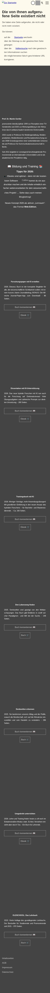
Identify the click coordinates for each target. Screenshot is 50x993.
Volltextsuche (21, 48)
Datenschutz (7, 972)
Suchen (42, 3)
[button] (33, 3)
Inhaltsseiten (8, 958)
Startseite (18, 37)
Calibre (25, 180)
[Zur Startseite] (9, 3)
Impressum (7, 967)
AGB (4, 963)
